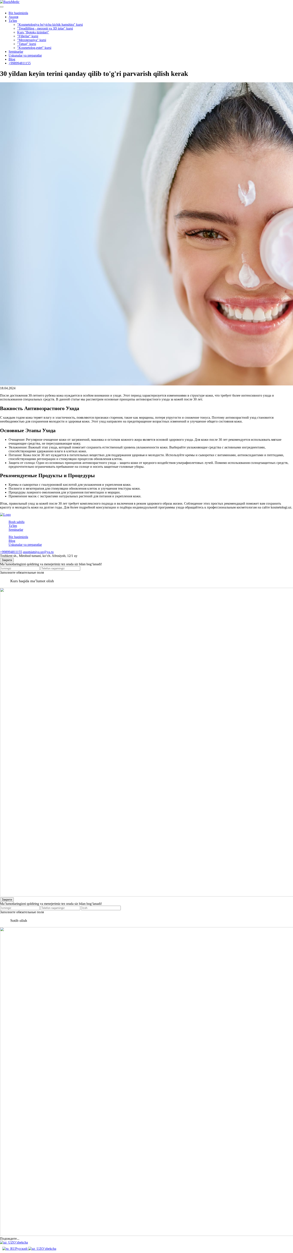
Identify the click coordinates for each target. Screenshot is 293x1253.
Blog (12, 59)
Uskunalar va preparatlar (25, 55)
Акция (13, 17)
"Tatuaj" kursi (26, 44)
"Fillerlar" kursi (27, 36)
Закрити (7, 560)
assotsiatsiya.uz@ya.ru (38, 552)
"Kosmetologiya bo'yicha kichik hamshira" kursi (50, 24)
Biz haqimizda (18, 13)
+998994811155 (20, 63)
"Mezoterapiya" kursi (31, 40)
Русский (21, 1248)
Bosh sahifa (16, 522)
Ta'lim (13, 21)
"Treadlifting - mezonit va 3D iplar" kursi (45, 28)
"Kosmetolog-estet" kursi (34, 48)
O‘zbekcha (20, 1242)
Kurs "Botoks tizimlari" (33, 32)
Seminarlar (16, 51)
